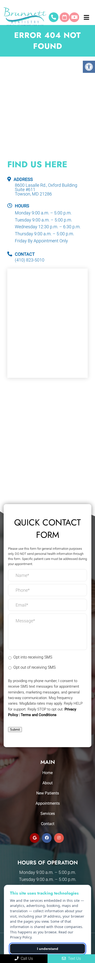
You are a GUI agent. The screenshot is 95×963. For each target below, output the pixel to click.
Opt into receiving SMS (32, 657)
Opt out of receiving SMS (34, 667)
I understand (47, 949)
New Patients (47, 793)
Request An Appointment (64, 17)
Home (47, 772)
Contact (47, 823)
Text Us (74, 958)
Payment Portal (74, 17)
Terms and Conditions (39, 715)
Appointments (48, 803)
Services (47, 813)
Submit (15, 729)
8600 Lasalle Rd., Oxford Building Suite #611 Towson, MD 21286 (46, 189)
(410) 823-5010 (53, 17)
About (47, 783)
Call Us (26, 958)
